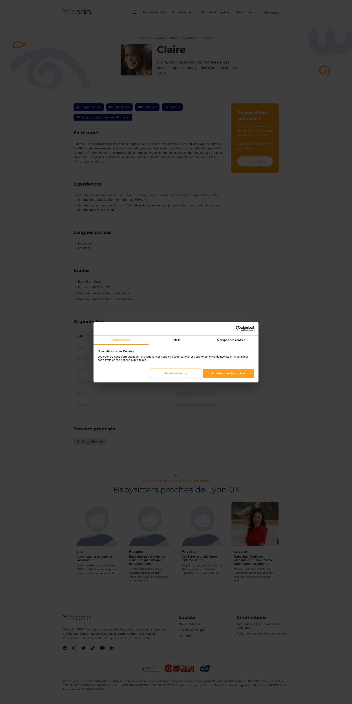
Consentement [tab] (120, 339)
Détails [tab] (176, 339)
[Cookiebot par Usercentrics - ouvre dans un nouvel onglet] (238, 328)
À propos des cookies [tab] (231, 339)
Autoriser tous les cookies (228, 373)
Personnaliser (173, 373)
